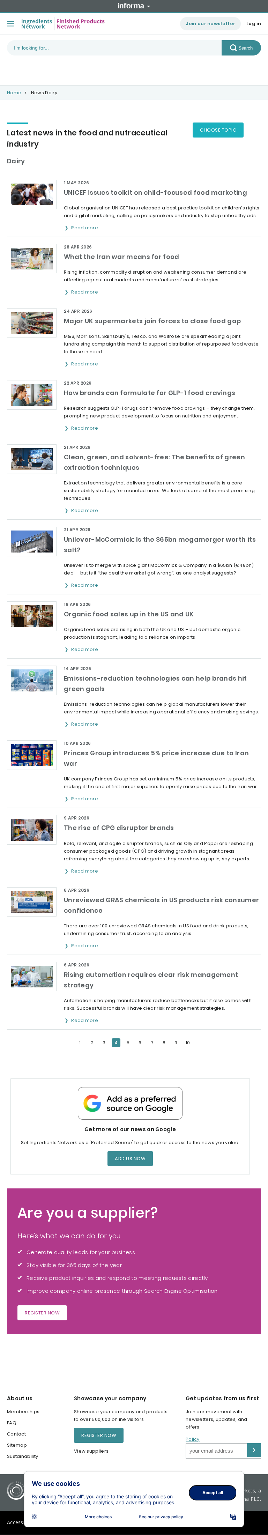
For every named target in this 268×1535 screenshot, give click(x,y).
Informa (134, 5)
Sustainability (22, 1456)
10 (188, 1042)
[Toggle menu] (10, 23)
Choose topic (218, 130)
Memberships (23, 1411)
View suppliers (91, 1451)
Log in (253, 23)
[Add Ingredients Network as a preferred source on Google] (130, 1103)
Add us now (130, 1158)
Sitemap (17, 1445)
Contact (16, 1434)
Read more (85, 227)
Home (14, 92)
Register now (42, 1313)
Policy (193, 1439)
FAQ (11, 1422)
